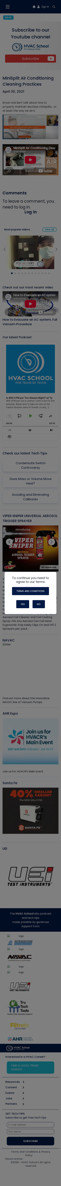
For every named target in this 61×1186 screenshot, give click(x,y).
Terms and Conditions (30, 591)
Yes (23, 604)
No (38, 604)
